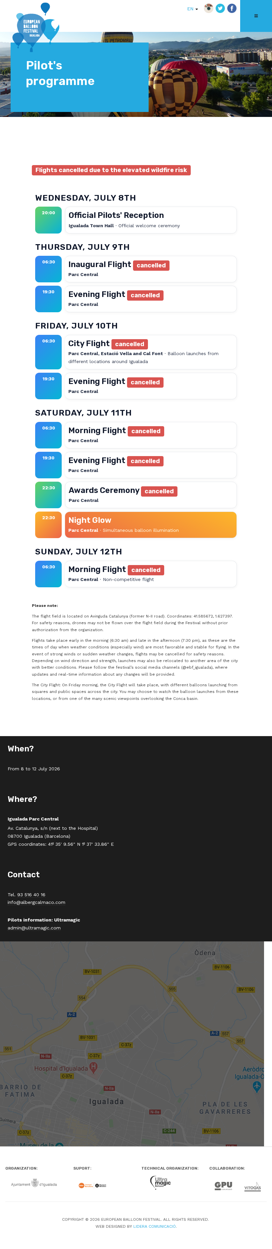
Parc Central (83, 274)
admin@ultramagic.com (34, 927)
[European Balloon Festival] (36, 28)
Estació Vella (116, 353)
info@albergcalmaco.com (36, 902)
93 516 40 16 (31, 894)
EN (191, 8)
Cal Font (153, 353)
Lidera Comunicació (154, 1226)
